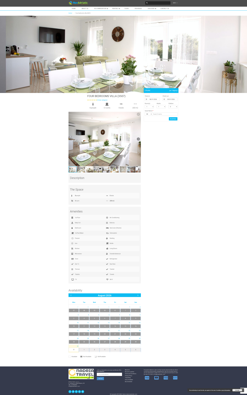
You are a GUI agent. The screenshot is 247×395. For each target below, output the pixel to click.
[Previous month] (71, 295)
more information (225, 390)
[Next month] (137, 295)
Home (74, 8)
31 (74, 349)
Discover (151, 8)
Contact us (164, 8)
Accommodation (100, 8)
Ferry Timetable (129, 379)
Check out (166, 96)
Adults (159, 103)
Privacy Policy (128, 375)
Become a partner (129, 371)
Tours (126, 8)
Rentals (115, 8)
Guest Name (149, 111)
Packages (138, 8)
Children (170, 103)
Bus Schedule (128, 381)
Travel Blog (128, 377)
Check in (147, 96)
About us (85, 8)
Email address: (100, 371)
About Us (127, 369)
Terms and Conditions (130, 373)
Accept (237, 390)
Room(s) (147, 103)
